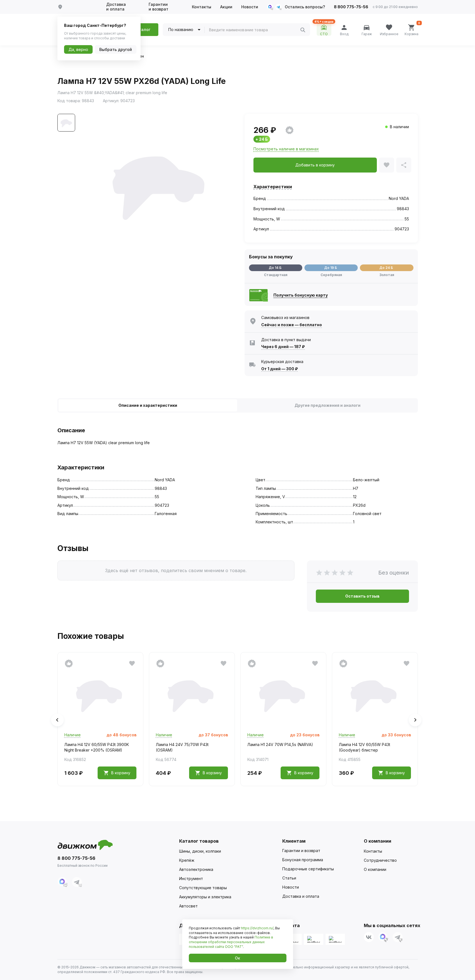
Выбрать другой (115, 49)
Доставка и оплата (116, 6)
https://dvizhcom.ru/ (257, 928)
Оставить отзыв (362, 596)
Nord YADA (399, 198)
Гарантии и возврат (158, 6)
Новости (249, 7)
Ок (237, 958)
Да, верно (78, 49)
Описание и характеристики (147, 405)
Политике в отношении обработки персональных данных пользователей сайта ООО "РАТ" (231, 942)
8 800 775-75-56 (351, 7)
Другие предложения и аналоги (327, 405)
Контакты (201, 7)
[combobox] (254, 29)
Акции (226, 7)
